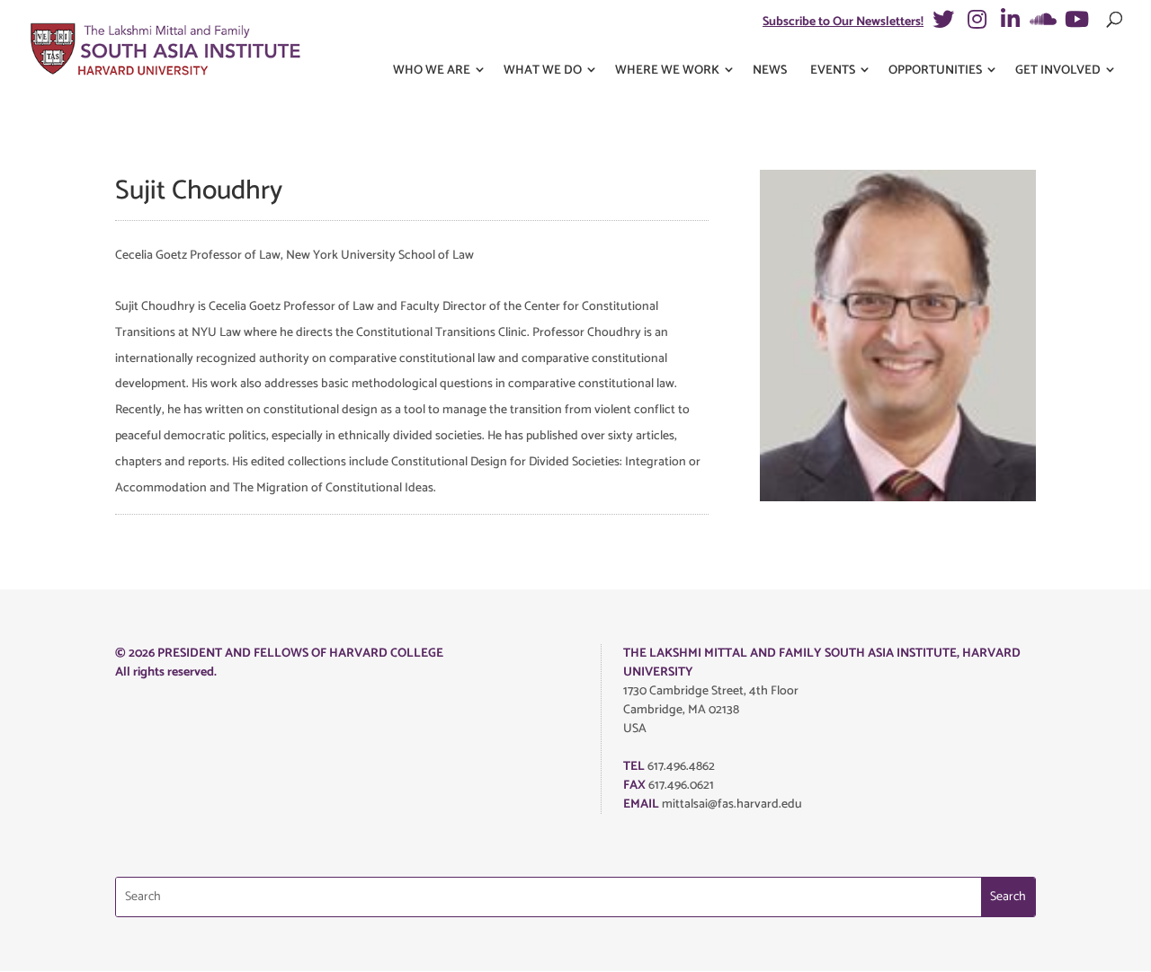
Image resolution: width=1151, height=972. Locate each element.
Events (832, 70)
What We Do (543, 70)
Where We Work (667, 70)
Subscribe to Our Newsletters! (843, 22)
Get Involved (1058, 70)
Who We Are (431, 70)
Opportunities (935, 70)
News (770, 70)
